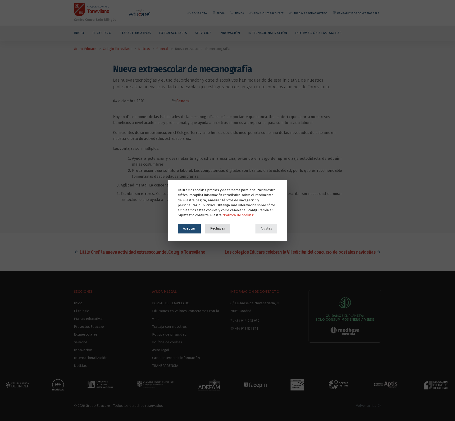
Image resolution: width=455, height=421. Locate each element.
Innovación (230, 33)
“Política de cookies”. (239, 215)
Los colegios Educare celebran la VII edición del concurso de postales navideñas (300, 252)
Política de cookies (167, 342)
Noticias (80, 365)
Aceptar (189, 228)
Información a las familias (318, 33)
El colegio (101, 33)
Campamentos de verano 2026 (358, 13)
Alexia (220, 13)
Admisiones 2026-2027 (268, 13)
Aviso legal (160, 350)
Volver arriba (367, 405)
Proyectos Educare (89, 326)
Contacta (199, 13)
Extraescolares (173, 33)
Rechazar (217, 228)
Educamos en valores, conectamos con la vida (185, 315)
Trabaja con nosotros (310, 13)
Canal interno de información (176, 358)
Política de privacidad (169, 334)
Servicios (203, 33)
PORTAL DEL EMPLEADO (170, 303)
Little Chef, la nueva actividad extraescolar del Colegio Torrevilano (142, 252)
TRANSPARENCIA (165, 365)
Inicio (79, 33)
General (183, 101)
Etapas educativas (135, 33)
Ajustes (266, 228)
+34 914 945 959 (247, 321)
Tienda (239, 13)
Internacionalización (267, 33)
